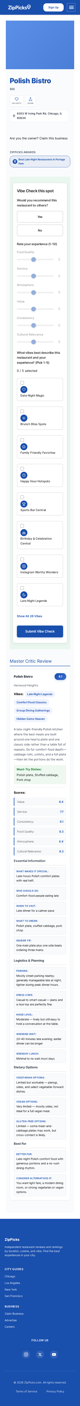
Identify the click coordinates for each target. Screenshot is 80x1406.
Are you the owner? (39, 138)
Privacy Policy (55, 1391)
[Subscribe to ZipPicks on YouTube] (54, 1354)
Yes (40, 217)
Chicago (10, 1276)
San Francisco (14, 1296)
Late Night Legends (40, 694)
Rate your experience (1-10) (37, 244)
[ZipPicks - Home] (19, 7)
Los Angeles (12, 1283)
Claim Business (14, 1313)
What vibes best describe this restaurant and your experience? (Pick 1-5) (38, 357)
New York (11, 1289)
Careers (10, 1326)
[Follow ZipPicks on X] (40, 1354)
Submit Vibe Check (40, 631)
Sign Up (53, 7)
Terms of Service (26, 1391)
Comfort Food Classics (32, 702)
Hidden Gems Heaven (31, 718)
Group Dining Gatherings (33, 710)
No (40, 230)
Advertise (11, 1320)
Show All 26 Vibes (29, 616)
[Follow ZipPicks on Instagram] (26, 1354)
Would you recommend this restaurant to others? (37, 202)
